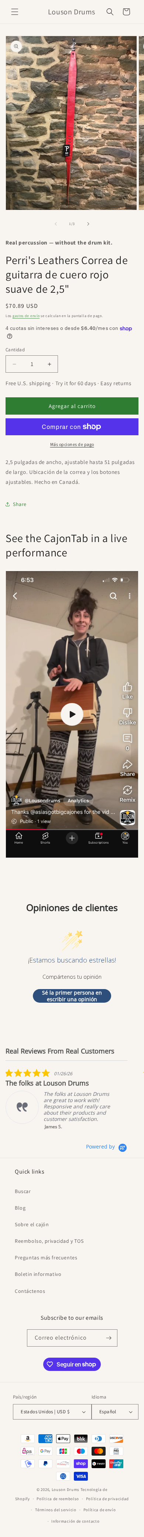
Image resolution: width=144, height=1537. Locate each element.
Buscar (23, 1191)
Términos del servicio (55, 1509)
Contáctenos (30, 1291)
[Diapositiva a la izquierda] (56, 224)
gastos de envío (26, 315)
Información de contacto (75, 1521)
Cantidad (15, 350)
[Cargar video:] (72, 714)
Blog (20, 1207)
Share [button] (20, 504)
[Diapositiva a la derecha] (88, 224)
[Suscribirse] (109, 1338)
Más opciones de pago (72, 444)
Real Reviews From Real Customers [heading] (60, 1051)
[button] (15, 12)
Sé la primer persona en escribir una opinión (72, 996)
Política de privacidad (107, 1498)
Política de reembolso (58, 1498)
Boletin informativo (38, 1274)
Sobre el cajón (32, 1224)
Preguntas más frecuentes (46, 1257)
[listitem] (61, 1099)
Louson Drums (65, 1489)
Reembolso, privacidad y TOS (49, 1241)
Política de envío (99, 1509)
